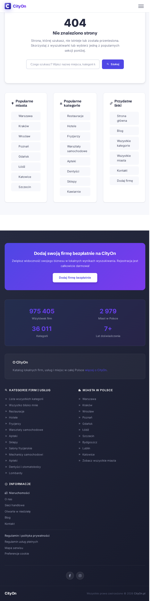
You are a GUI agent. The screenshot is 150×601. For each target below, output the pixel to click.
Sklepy (72, 181)
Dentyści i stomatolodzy (25, 466)
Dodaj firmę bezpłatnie (75, 277)
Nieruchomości (19, 493)
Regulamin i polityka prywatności (27, 535)
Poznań (24, 146)
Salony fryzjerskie (20, 448)
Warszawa (25, 116)
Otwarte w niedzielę (17, 511)
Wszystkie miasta (124, 158)
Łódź (22, 166)
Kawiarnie (74, 191)
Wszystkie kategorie (124, 143)
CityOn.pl (139, 593)
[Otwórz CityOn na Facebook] (70, 576)
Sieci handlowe (14, 505)
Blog (120, 131)
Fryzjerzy (73, 136)
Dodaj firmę (125, 181)
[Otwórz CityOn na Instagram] (80, 576)
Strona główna (122, 118)
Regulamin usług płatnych (21, 541)
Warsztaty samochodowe (77, 148)
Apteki (71, 161)
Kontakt (122, 170)
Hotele (71, 126)
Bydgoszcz (89, 442)
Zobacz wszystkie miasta (99, 460)
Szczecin (25, 187)
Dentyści (73, 171)
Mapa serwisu (14, 548)
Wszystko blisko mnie (23, 405)
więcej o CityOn (96, 370)
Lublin (86, 448)
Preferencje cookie (17, 553)
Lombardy (15, 473)
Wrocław (24, 136)
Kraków (24, 126)
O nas (8, 499)
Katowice (25, 177)
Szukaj (115, 64)
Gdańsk (24, 156)
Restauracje (75, 116)
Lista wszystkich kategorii (26, 399)
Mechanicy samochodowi (26, 454)
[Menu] (141, 6)
